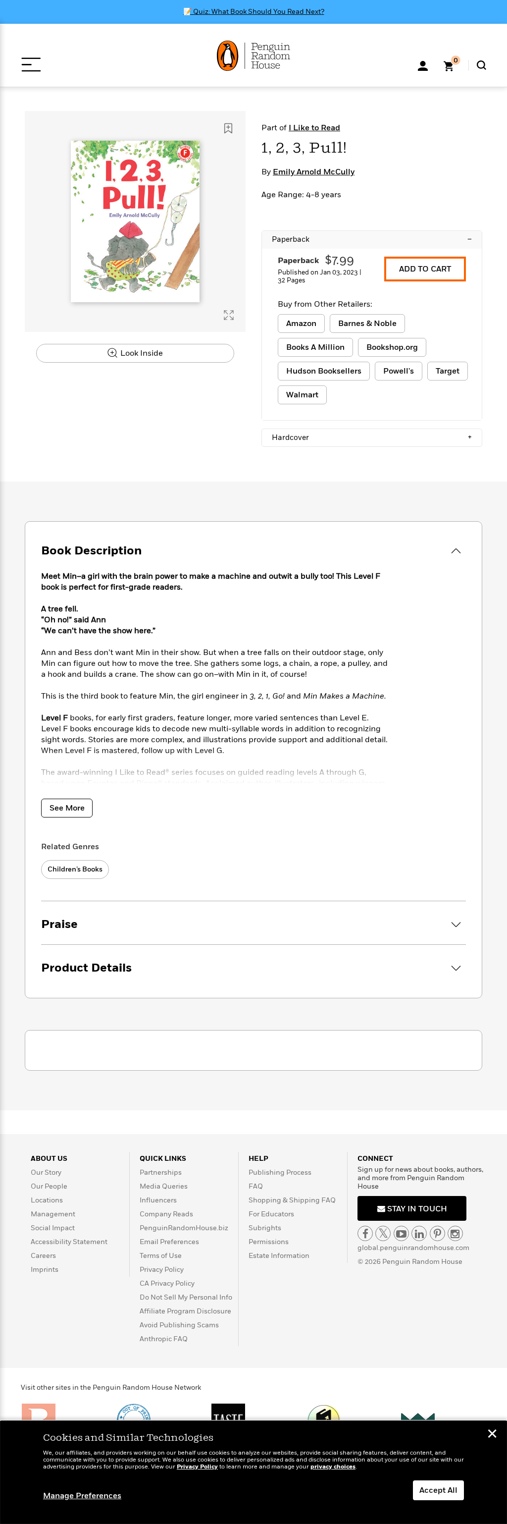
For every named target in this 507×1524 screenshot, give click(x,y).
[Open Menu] (31, 64)
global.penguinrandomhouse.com (413, 1247)
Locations (47, 1200)
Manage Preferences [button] (82, 1495)
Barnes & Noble (367, 323)
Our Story (46, 1172)
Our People (49, 1186)
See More (67, 808)
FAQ (256, 1186)
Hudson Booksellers (323, 371)
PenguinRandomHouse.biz (184, 1228)
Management (53, 1214)
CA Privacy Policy (167, 1283)
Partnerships (161, 1172)
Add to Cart (425, 269)
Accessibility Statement (69, 1242)
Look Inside (140, 353)
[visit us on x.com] (383, 1233)
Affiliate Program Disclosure (185, 1311)
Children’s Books (75, 869)
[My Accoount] (423, 65)
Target (447, 371)
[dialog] (253, 1472)
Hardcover (372, 437)
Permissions (269, 1242)
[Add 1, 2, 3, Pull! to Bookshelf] (228, 128)
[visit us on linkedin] (419, 1233)
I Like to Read (314, 127)
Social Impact (53, 1228)
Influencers (158, 1200)
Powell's (398, 371)
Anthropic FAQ (164, 1339)
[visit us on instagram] (455, 1233)
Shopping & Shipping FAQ (292, 1200)
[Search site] (481, 65)
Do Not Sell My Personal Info (186, 1297)
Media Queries (164, 1186)
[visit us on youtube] (401, 1233)
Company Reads (166, 1214)
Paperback (372, 239)
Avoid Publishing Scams (179, 1325)
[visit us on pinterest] (437, 1233)
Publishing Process (280, 1172)
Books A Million (315, 347)
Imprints (44, 1269)
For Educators (271, 1214)
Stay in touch (416, 1208)
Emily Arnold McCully (314, 171)
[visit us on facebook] (365, 1233)
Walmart (302, 394)
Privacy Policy (162, 1269)
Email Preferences (169, 1242)
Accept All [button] (438, 1490)
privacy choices (332, 1467)
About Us (49, 1158)
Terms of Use (161, 1255)
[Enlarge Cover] (229, 315)
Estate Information (279, 1255)
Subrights (265, 1228)
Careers (43, 1255)
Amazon (301, 323)
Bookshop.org (392, 347)
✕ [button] (492, 1435)
